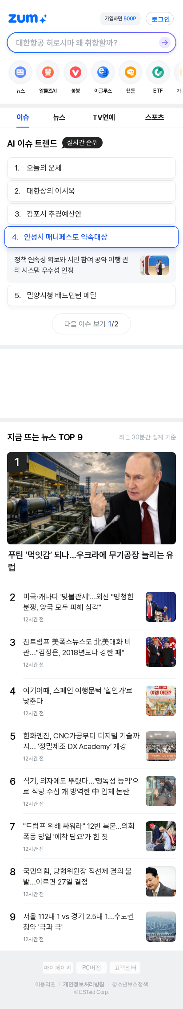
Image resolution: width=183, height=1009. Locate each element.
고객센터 (125, 967)
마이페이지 (58, 967)
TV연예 (103, 117)
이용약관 (45, 984)
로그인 (160, 19)
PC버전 (91, 967)
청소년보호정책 (130, 984)
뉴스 (59, 117)
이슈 (22, 117)
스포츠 (154, 117)
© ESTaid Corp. (91, 992)
